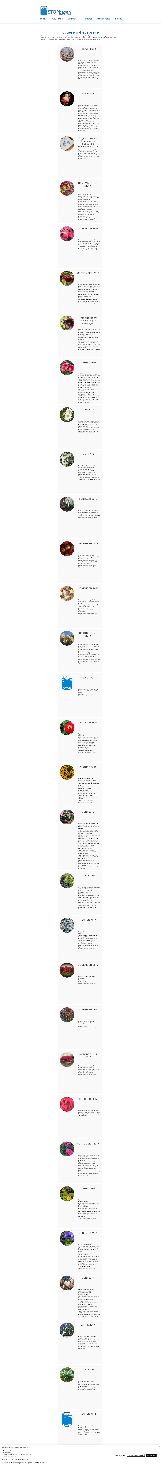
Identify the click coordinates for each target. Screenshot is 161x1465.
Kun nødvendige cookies (136, 1455)
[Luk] (159, 1447)
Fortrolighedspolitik (39, 1463)
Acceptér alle (151, 1455)
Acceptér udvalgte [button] (120, 1455)
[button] (42, 19)
